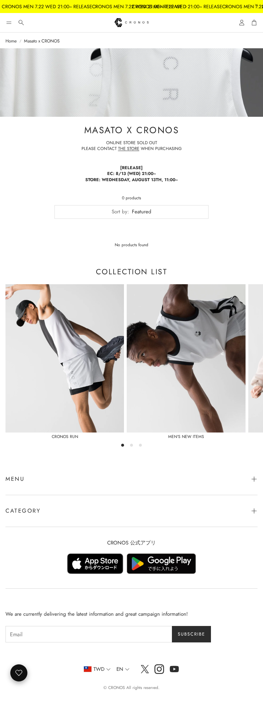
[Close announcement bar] (256, 5)
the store (128, 149)
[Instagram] (159, 669)
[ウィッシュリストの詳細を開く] (18, 672)
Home (11, 41)
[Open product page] (64, 358)
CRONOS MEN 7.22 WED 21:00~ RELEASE (167, 6)
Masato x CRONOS (42, 41)
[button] (8, 22)
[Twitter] (145, 669)
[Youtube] (174, 669)
